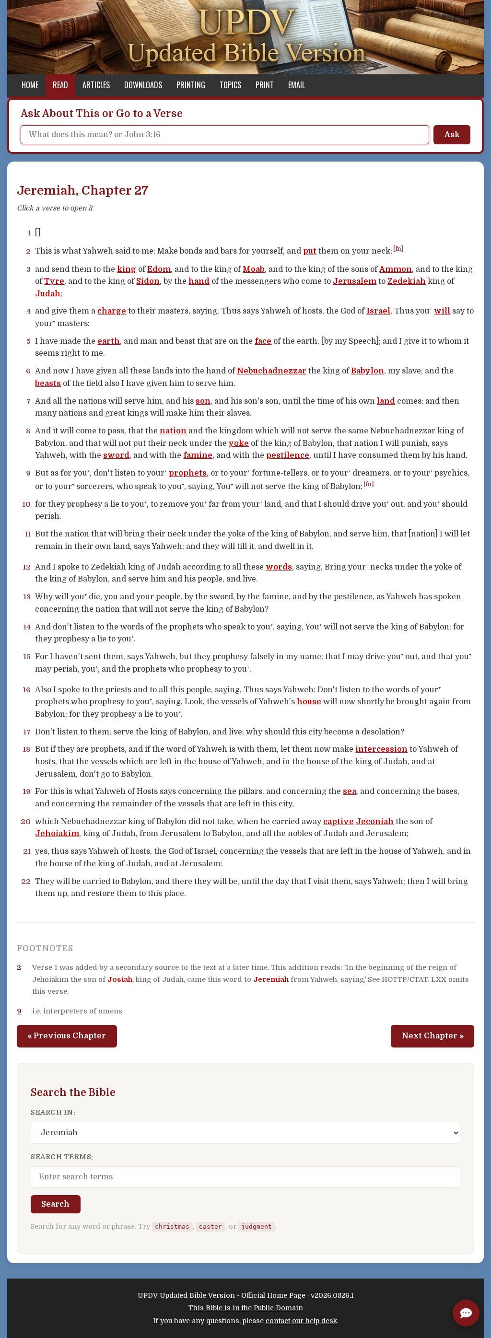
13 (27, 597)
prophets (188, 473)
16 (27, 690)
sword (116, 455)
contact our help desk (301, 1321)
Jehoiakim (57, 833)
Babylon (367, 371)
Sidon (148, 281)
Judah (47, 294)
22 (26, 881)
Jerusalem (354, 281)
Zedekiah (406, 281)
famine (197, 455)
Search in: (53, 1112)
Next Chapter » (433, 1036)
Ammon (395, 269)
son (203, 401)
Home (30, 85)
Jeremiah (271, 980)
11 (28, 534)
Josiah (119, 980)
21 (27, 851)
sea (349, 791)
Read (60, 85)
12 (27, 567)
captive (338, 821)
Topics (230, 85)
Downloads (143, 85)
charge (111, 311)
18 (27, 749)
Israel (378, 311)
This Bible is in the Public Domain (245, 1308)
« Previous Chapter (66, 1036)
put (309, 251)
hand (199, 281)
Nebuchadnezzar (271, 371)
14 (27, 627)
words (279, 567)
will (442, 311)
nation (173, 431)
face (263, 341)
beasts (48, 383)
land (386, 401)
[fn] (398, 248)
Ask (452, 134)
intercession (381, 749)
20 (26, 821)
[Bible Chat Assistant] (466, 1313)
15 (27, 656)
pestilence (287, 455)
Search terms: (62, 1157)
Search (55, 1204)
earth (108, 341)
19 (27, 791)
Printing (190, 85)
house (309, 702)
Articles (96, 85)
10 (27, 504)
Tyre (54, 281)
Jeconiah (375, 821)
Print (265, 85)
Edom (159, 269)
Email (296, 85)
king (126, 269)
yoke (239, 443)
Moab (254, 269)
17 (27, 732)
